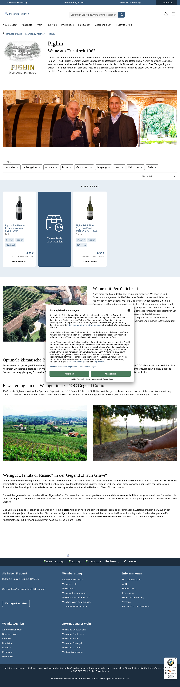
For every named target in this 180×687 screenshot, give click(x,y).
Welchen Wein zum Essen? (76, 597)
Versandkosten (56, 668)
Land (117, 167)
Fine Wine (7, 643)
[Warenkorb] (173, 14)
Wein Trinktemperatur (74, 593)
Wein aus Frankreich (73, 634)
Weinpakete (68, 588)
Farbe (65, 167)
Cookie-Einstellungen (98, 671)
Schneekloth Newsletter (75, 606)
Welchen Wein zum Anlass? (76, 602)
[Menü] (175, 659)
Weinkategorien (13, 623)
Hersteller (10, 167)
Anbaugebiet (30, 167)
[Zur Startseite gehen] (17, 13)
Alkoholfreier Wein (12, 629)
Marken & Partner (131, 579)
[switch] (171, 676)
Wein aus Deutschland (74, 629)
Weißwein (7, 656)
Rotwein (6, 647)
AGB (124, 584)
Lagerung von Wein (72, 579)
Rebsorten (134, 167)
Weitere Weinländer (72, 652)
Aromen (49, 167)
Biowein (6, 638)
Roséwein (7, 652)
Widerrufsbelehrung (133, 597)
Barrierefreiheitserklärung (136, 606)
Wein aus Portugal (72, 643)
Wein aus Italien (70, 638)
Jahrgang (102, 167)
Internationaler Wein (76, 623)
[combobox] (93, 15)
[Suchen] (121, 15)
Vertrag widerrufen (16, 603)
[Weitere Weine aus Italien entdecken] (7, 198)
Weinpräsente (69, 584)
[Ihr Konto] (166, 14)
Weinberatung (72, 573)
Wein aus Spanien (71, 647)
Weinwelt (168, 2)
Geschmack (82, 167)
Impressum (128, 593)
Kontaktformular (35, 589)
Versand (126, 602)
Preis (150, 167)
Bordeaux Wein (10, 634)
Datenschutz (129, 588)
